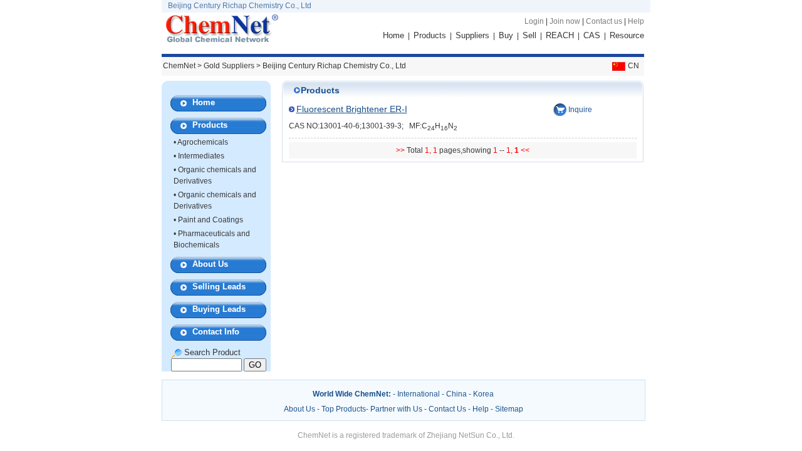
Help (636, 21)
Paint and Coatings (210, 219)
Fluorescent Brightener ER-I (351, 109)
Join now (564, 21)
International (418, 394)
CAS (591, 35)
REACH (560, 35)
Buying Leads (219, 309)
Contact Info (215, 331)
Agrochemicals (202, 142)
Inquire (580, 109)
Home (393, 35)
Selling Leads (219, 286)
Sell (529, 35)
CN (633, 65)
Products (430, 35)
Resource (627, 35)
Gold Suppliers (229, 65)
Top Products (343, 409)
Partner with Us (397, 409)
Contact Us (447, 409)
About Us (210, 264)
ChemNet (179, 65)
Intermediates (201, 156)
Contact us (604, 21)
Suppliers (472, 35)
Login (534, 21)
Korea (483, 394)
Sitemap (509, 409)
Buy (506, 35)
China (456, 394)
